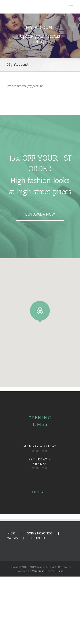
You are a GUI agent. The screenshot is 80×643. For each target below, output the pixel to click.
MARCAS (12, 604)
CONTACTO (37, 604)
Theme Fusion (55, 637)
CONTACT (40, 559)
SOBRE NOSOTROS (40, 600)
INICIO (11, 600)
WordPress (38, 637)
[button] (40, 378)
